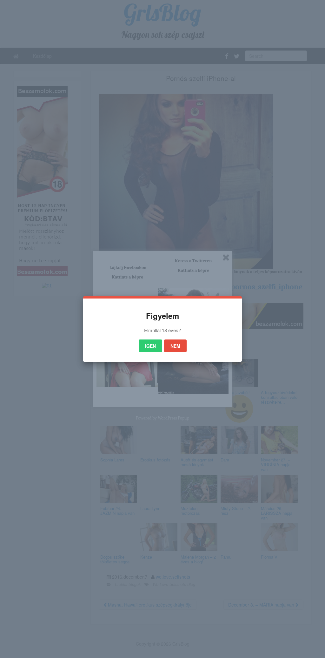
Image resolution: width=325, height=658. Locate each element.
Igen (150, 346)
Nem (175, 346)
